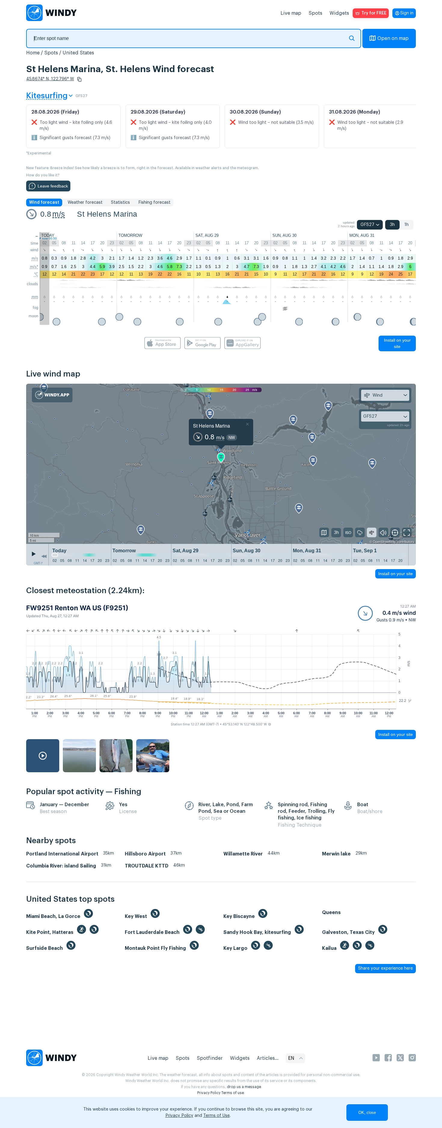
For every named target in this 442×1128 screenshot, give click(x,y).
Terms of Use (216, 1116)
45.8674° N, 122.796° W (50, 79)
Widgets (339, 13)
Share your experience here (385, 968)
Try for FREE (373, 13)
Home (33, 52)
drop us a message (244, 1087)
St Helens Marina (107, 214)
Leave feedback (53, 186)
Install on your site (397, 343)
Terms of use (232, 1093)
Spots (315, 13)
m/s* (34, 266)
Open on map (393, 38)
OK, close (367, 1112)
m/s (58, 214)
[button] (79, 79)
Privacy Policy (208, 1093)
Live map (291, 13)
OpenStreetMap (384, 541)
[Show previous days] (44, 556)
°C (36, 274)
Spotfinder (210, 1058)
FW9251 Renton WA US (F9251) (77, 608)
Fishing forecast (154, 202)
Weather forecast (85, 202)
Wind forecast (44, 202)
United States (78, 52)
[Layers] (324, 532)
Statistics (120, 202)
